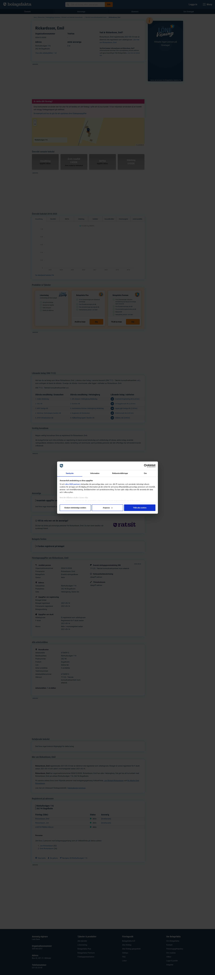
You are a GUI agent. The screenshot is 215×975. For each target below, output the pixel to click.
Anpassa (106, 508)
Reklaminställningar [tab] (120, 473)
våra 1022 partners (73, 484)
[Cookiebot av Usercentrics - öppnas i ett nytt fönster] (145, 465)
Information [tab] (94, 473)
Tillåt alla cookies (139, 508)
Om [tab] (145, 473)
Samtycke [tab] (70, 473)
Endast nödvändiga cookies (75, 508)
